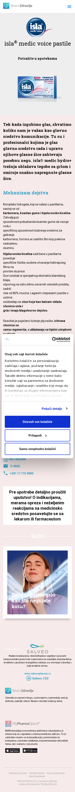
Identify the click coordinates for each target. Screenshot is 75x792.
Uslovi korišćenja (37, 776)
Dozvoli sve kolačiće (37, 421)
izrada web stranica (28, 784)
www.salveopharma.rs (37, 673)
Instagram (17, 459)
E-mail (11, 466)
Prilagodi (35, 435)
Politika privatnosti (18, 773)
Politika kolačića (37, 773)
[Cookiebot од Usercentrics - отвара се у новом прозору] (53, 339)
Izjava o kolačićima (56, 773)
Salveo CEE (40, 678)
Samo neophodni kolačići (37, 449)
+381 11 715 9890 (18, 473)
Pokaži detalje (52, 408)
